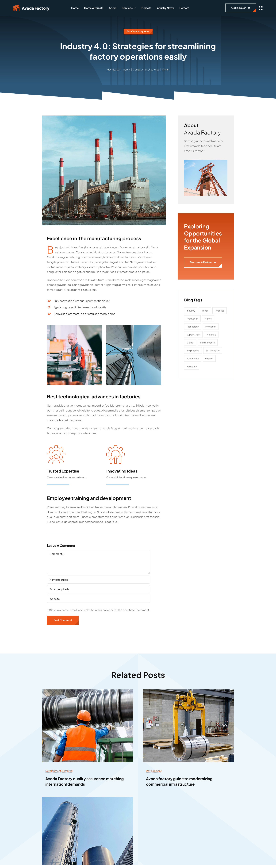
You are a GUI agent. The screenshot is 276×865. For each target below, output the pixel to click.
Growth (209, 358)
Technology (193, 326)
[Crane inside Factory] (188, 690)
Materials (211, 334)
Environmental (207, 342)
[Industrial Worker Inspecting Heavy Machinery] (87, 690)
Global (190, 342)
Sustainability (212, 350)
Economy (192, 366)
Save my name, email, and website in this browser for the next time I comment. (100, 610)
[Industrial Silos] (87, 798)
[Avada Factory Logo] (31, 6)
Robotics (219, 310)
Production (192, 318)
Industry (191, 310)
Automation (193, 358)
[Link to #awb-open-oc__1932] (261, 8)
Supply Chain (193, 334)
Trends (204, 310)
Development (53, 770)
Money (208, 318)
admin (126, 69)
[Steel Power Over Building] (205, 161)
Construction (140, 69)
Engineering (193, 350)
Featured (154, 69)
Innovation (210, 326)
